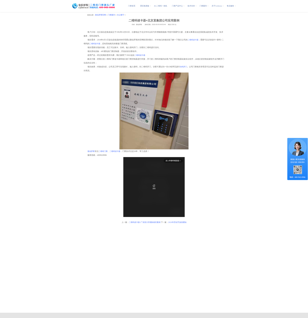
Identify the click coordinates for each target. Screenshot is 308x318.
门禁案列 (111, 15)
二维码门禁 (103, 151)
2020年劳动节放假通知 (177, 222)
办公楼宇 (120, 15)
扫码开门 (183, 67)
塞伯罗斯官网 (100, 15)
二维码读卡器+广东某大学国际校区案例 (144, 222)
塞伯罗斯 (91, 151)
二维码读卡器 (193, 40)
